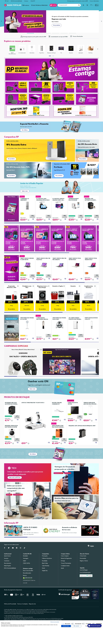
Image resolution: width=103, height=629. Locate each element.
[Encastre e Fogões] (57, 295)
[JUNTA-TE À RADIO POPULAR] (12, 530)
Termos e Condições (22, 604)
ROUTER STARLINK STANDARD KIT (57, 403)
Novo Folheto (11, 196)
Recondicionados (27, 573)
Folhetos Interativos (47, 558)
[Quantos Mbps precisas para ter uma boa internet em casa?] (77, 508)
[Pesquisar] (79, 5)
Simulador (25, 556)
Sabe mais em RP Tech (14, 477)
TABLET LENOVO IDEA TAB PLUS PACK (43, 259)
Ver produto (11, 249)
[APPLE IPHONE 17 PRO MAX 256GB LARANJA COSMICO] (59, 433)
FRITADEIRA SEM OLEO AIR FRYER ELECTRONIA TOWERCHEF (11, 403)
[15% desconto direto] (89, 530)
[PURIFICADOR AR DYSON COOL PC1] (91, 324)
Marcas (25, 575)
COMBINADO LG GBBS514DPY (24, 199)
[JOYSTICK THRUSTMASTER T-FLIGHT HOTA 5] (35, 420)
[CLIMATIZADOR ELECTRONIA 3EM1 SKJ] (43, 324)
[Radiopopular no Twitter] (8, 548)
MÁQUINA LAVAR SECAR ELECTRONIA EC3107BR (11, 426)
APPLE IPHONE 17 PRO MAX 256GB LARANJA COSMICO (57, 426)
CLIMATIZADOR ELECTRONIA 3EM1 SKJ (42, 318)
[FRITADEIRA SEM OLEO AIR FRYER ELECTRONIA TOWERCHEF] (12, 410)
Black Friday (45, 563)
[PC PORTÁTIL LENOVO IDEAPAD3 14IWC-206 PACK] (59, 205)
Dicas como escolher (28, 570)
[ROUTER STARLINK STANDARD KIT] (59, 410)
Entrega (63, 560)
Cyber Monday (45, 565)
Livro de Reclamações (85, 572)
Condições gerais (65, 565)
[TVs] (61, 48)
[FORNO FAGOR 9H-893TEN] (74, 410)
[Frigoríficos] (41, 48)
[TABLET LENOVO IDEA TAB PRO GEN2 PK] (59, 264)
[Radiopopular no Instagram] (20, 548)
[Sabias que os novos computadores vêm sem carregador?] (29, 502)
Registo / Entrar (84, 560)
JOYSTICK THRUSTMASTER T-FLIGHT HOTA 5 (33, 402)
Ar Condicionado (22, 52)
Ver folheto (25, 130)
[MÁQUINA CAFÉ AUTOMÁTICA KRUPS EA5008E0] (91, 205)
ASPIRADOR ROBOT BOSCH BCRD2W (74, 199)
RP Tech (6, 1)
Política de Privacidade (10, 604)
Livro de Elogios (84, 570)
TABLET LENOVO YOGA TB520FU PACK (91, 259)
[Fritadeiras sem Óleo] (27, 295)
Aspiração (81, 52)
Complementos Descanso (88, 287)
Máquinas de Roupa (51, 52)
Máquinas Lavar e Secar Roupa (42, 287)
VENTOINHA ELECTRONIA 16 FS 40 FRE (27, 318)
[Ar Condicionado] (22, 48)
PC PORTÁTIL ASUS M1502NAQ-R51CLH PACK (42, 199)
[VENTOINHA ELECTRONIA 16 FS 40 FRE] (27, 324)
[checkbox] (62, 623)
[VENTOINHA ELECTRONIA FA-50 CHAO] (59, 324)
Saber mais (25, 191)
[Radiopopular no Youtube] (13, 548)
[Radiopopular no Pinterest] (16, 548)
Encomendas (83, 558)
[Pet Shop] (90, 48)
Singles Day (45, 570)
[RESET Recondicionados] (12, 48)
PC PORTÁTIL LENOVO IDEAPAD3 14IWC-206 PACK (58, 199)
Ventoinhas (32, 52)
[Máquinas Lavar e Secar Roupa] (42, 295)
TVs (61, 52)
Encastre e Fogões (57, 286)
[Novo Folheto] (11, 205)
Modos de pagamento (66, 558)
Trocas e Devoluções (94, 1)
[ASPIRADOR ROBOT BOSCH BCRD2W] (75, 205)
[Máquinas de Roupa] (51, 48)
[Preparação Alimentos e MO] (11, 295)
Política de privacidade (54, 622)
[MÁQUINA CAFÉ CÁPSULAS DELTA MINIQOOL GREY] (82, 433)
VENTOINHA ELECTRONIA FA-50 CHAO (59, 318)
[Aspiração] (80, 48)
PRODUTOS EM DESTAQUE (17, 397)
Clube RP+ (33, 1)
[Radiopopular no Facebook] (4, 548)
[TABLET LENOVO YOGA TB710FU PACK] (75, 264)
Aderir (24, 560)
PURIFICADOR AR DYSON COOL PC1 (91, 318)
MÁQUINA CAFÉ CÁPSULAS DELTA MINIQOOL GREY (82, 425)
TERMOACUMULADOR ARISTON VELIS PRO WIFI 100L (90, 403)
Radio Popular (7, 565)
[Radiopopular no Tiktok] (24, 548)
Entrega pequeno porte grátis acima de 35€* (77, 1)
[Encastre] (70, 48)
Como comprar (65, 556)
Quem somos (7, 556)
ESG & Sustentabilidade (16, 1)
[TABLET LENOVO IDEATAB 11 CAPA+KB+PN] (27, 264)
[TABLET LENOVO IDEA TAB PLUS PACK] (43, 264)
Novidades (44, 560)
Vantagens (25, 558)
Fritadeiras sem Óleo (26, 287)
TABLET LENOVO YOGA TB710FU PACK (75, 259)
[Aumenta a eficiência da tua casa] (51, 530)
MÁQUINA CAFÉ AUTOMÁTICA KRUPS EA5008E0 (90, 199)
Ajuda (62, 568)
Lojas (91, 546)
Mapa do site (32, 604)
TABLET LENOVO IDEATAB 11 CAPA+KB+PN (27, 259)
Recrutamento (7, 563)
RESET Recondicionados (12, 53)
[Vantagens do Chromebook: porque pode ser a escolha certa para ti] (77, 480)
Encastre (71, 52)
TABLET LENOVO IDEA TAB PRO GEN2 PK (59, 259)
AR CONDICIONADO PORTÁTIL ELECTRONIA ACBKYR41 (75, 318)
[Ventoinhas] (31, 48)
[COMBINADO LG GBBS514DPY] (27, 205)
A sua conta (83, 556)
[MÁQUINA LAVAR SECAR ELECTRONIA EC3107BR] (12, 433)
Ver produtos (11, 158)
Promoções (45, 556)
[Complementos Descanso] (88, 295)
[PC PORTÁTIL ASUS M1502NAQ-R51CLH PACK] (43, 205)
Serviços (26, 1)
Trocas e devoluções (66, 563)
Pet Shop (90, 52)
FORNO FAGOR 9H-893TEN (73, 403)
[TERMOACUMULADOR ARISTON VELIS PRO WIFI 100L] (90, 410)
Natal (43, 568)
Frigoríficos (41, 52)
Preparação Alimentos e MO (11, 287)
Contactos (6, 560)
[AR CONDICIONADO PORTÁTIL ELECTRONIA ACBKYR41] (75, 324)
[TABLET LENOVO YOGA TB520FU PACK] (91, 264)
